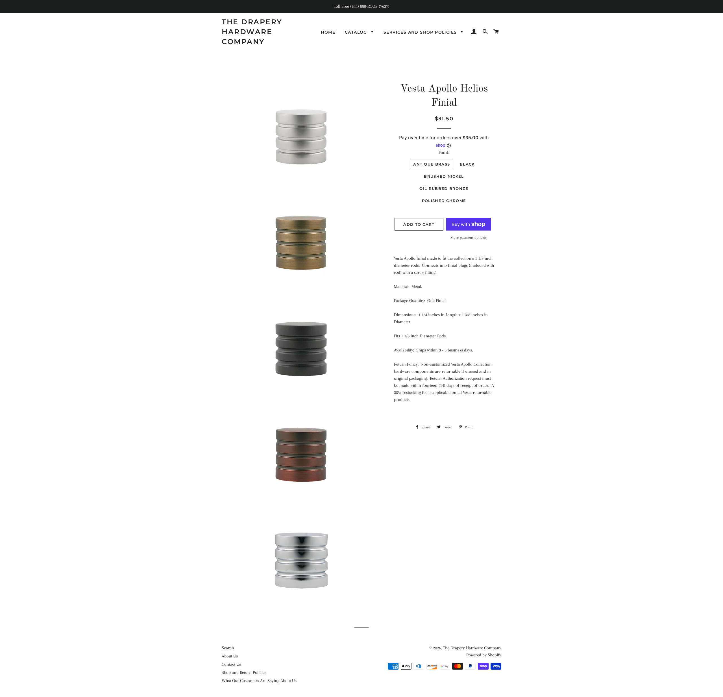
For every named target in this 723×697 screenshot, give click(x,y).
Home (328, 32)
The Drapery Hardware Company (252, 32)
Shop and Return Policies (244, 672)
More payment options (468, 237)
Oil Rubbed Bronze (443, 188)
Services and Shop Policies (421, 32)
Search (228, 647)
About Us (230, 656)
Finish (444, 152)
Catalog (357, 32)
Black (467, 164)
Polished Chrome (444, 200)
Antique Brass (431, 164)
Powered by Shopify (483, 654)
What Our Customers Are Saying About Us (259, 680)
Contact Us (231, 664)
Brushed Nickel (444, 176)
